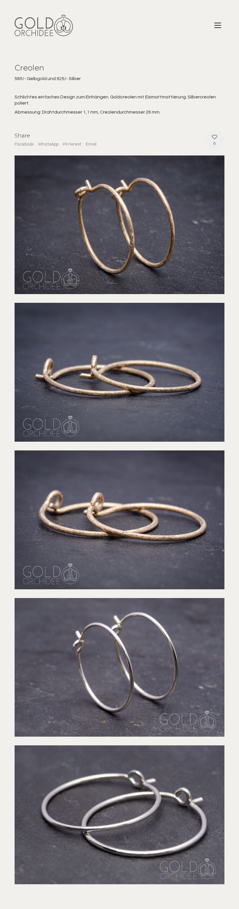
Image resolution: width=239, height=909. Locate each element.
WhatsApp (48, 144)
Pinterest (72, 144)
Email (91, 144)
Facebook (24, 144)
